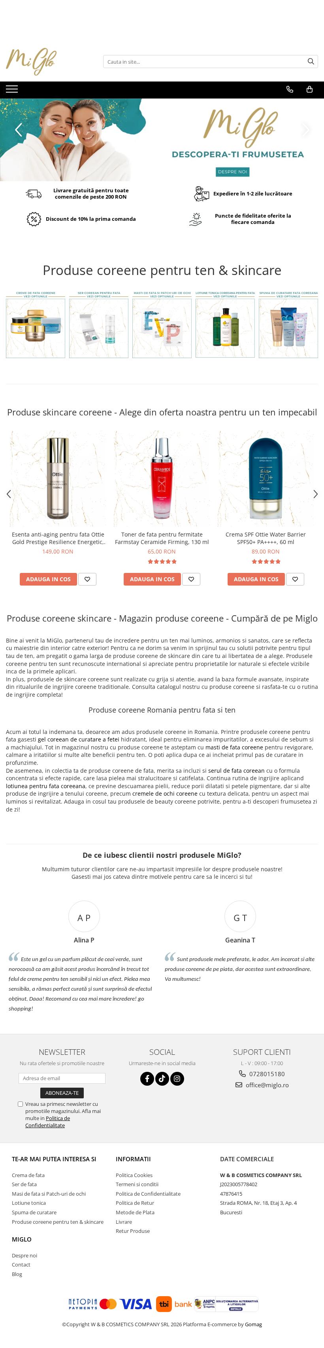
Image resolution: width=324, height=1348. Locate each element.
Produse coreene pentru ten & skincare (58, 1221)
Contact (21, 1264)
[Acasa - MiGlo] (45, 62)
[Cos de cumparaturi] (309, 89)
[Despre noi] (162, 140)
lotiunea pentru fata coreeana (45, 786)
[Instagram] (177, 1079)
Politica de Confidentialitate (47, 1122)
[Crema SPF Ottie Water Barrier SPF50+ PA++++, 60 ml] (266, 478)
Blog (17, 1274)
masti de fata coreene (234, 747)
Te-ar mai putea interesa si (54, 1159)
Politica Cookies (134, 1175)
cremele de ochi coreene (165, 793)
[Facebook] (147, 1079)
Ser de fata (24, 1184)
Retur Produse (133, 1230)
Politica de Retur (135, 1202)
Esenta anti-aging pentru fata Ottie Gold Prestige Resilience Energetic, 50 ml (58, 538)
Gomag (253, 1324)
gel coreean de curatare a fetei (78, 739)
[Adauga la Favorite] (87, 579)
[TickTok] (162, 1079)
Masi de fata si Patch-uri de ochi (49, 1193)
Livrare (124, 1221)
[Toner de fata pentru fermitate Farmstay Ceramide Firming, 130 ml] (162, 478)
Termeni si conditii (137, 1184)
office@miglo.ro (266, 1085)
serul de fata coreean (236, 770)
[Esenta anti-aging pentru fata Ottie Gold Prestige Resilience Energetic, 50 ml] (58, 478)
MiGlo (22, 1239)
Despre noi (24, 1255)
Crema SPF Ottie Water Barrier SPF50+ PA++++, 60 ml (266, 538)
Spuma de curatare (34, 1212)
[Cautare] (311, 61)
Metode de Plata (135, 1212)
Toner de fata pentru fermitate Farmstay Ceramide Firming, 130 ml (162, 538)
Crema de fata (28, 1175)
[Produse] (13, 91)
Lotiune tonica (29, 1202)
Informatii (133, 1159)
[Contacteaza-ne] (290, 89)
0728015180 (266, 1074)
